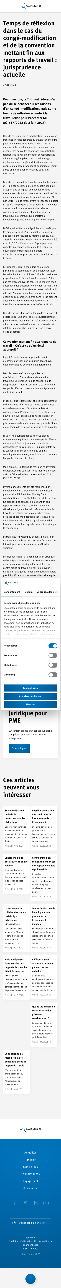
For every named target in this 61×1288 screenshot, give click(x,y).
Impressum (30, 1237)
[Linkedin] (36, 1203)
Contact (34, 1249)
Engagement (30, 1181)
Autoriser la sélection (30, 696)
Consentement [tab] (12, 592)
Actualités (30, 1152)
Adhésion (30, 1160)
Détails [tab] (29, 592)
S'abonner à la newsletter (32, 1223)
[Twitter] (25, 1203)
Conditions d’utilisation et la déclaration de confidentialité (30, 1243)
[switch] (52, 655)
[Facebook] (15, 1203)
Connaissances (30, 1174)
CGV (25, 1249)
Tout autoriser (30, 688)
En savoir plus (19, 748)
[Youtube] (46, 1203)
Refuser (30, 704)
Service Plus (30, 1167)
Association (30, 1188)
